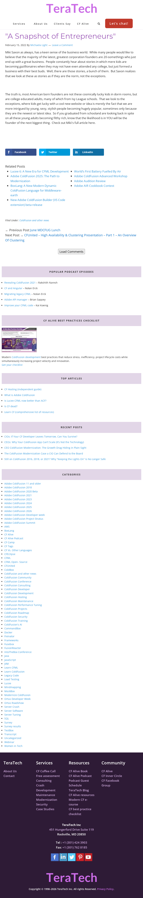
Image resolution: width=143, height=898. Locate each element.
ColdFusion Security (15, 616)
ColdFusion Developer (17, 589)
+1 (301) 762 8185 (74, 847)
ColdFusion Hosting (15, 597)
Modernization (46, 800)
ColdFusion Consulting (17, 585)
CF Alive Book (78, 771)
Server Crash (11, 706)
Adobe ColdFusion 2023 (18, 499)
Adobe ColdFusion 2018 (18, 487)
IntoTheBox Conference (18, 652)
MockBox (9, 691)
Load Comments (71, 251)
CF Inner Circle (111, 776)
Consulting (43, 781)
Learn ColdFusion (14, 671)
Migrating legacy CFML (17, 294)
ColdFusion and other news (34, 220)
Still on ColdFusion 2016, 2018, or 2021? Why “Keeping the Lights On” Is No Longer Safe (55, 459)
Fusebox (9, 644)
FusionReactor (12, 648)
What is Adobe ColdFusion (19, 395)
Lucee (7, 683)
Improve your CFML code (18, 305)
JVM (6, 663)
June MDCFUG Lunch (45, 230)
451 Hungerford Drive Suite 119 (71, 830)
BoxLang (9, 530)
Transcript (10, 734)
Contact (9, 776)
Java (6, 655)
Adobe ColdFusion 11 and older (22, 483)
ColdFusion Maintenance (18, 601)
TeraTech (71, 8)
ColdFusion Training (16, 620)
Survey (8, 722)
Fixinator (9, 636)
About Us (10, 771)
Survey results (12, 726)
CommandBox (12, 628)
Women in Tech (13, 746)
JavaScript (10, 660)
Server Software (13, 710)
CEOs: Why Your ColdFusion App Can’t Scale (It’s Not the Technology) (44, 442)
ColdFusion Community (17, 577)
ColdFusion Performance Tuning (23, 605)
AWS (7, 526)
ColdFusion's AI (13, 624)
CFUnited (9, 565)
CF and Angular (13, 288)
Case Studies (45, 809)
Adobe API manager (15, 299)
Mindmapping (12, 687)
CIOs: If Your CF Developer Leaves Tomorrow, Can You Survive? (40, 436)
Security (42, 804)
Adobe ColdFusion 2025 (18, 507)
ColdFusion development (26, 357)
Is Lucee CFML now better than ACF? (25, 400)
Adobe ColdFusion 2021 (18, 495)
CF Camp (9, 542)
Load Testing (11, 679)
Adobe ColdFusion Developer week (24, 515)
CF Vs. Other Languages (18, 550)
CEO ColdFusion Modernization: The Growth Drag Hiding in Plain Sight (45, 447)
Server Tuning (12, 714)
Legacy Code (11, 675)
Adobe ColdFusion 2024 (18, 503)
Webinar (9, 742)
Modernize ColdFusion (17, 695)
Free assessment (48, 776)
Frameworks (11, 640)
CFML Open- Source (15, 562)
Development (45, 790)
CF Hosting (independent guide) (22, 389)
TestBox (8, 730)
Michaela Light (38, 45)
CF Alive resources (81, 795)
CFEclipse (9, 554)
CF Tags (8, 546)
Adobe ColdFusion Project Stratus (23, 518)
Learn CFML (11, 667)
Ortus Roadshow (14, 703)
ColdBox (9, 569)
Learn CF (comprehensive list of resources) (29, 412)
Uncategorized (12, 738)
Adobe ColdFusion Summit (19, 522)
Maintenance (45, 795)
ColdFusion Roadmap (16, 612)
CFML (7, 558)
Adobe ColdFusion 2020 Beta (21, 491)
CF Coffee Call (46, 771)
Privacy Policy (105, 889)
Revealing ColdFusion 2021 (20, 282)
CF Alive (8, 534)
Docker (8, 632)
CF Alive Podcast (13, 538)
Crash (40, 785)
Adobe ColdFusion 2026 (18, 511)
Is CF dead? (10, 406)
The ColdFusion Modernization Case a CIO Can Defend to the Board (43, 453)
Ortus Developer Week (17, 699)
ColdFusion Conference (17, 581)
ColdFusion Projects (15, 608)
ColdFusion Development (18, 593)
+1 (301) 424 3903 (74, 842)
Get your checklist (12, 364)
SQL (6, 718)
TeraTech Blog (79, 790)
